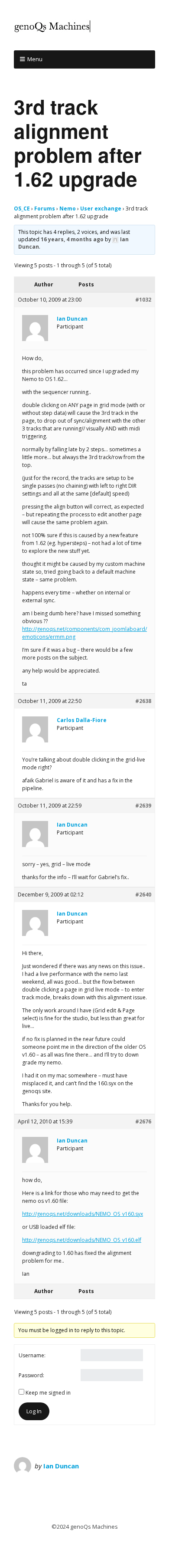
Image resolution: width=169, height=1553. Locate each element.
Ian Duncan (61, 1465)
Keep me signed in (48, 1392)
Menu (34, 59)
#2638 (143, 701)
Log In (34, 1411)
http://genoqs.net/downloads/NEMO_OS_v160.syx (82, 1214)
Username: (32, 1355)
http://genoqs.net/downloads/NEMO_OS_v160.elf (81, 1240)
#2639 (143, 805)
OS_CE (22, 208)
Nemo (67, 208)
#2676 (143, 1121)
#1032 (143, 299)
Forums (44, 208)
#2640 (143, 894)
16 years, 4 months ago (72, 239)
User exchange (100, 208)
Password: (31, 1375)
